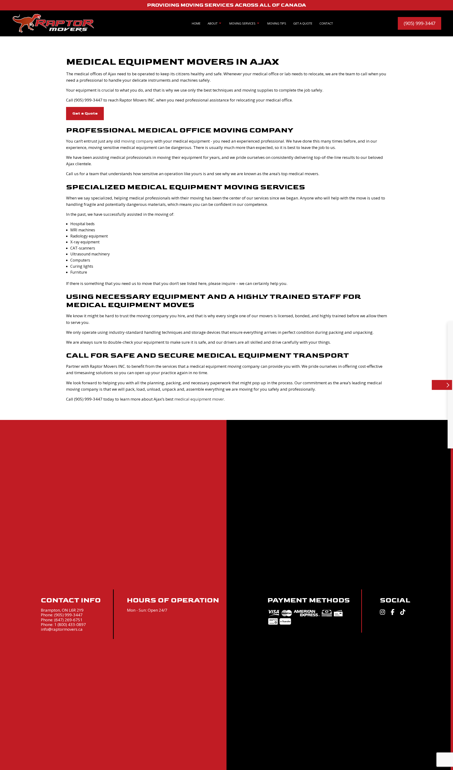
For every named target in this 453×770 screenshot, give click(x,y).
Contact (326, 23)
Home (196, 23)
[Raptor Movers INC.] (53, 22)
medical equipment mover (199, 399)
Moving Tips (276, 23)
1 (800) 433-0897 (70, 624)
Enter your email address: (345, 383)
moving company (137, 141)
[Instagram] (382, 612)
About (213, 23)
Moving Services (242, 23)
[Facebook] (392, 612)
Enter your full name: (342, 349)
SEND (417, 432)
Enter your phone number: (346, 366)
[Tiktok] (402, 612)
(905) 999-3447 (419, 23)
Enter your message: (341, 400)
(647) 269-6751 (68, 619)
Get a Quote (302, 23)
